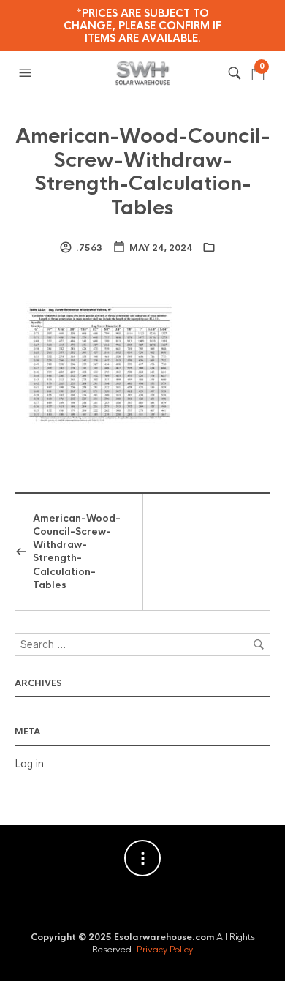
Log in (29, 764)
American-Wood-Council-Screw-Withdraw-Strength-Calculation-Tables (142, 171)
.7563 (89, 248)
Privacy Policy (165, 949)
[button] (27, 73)
